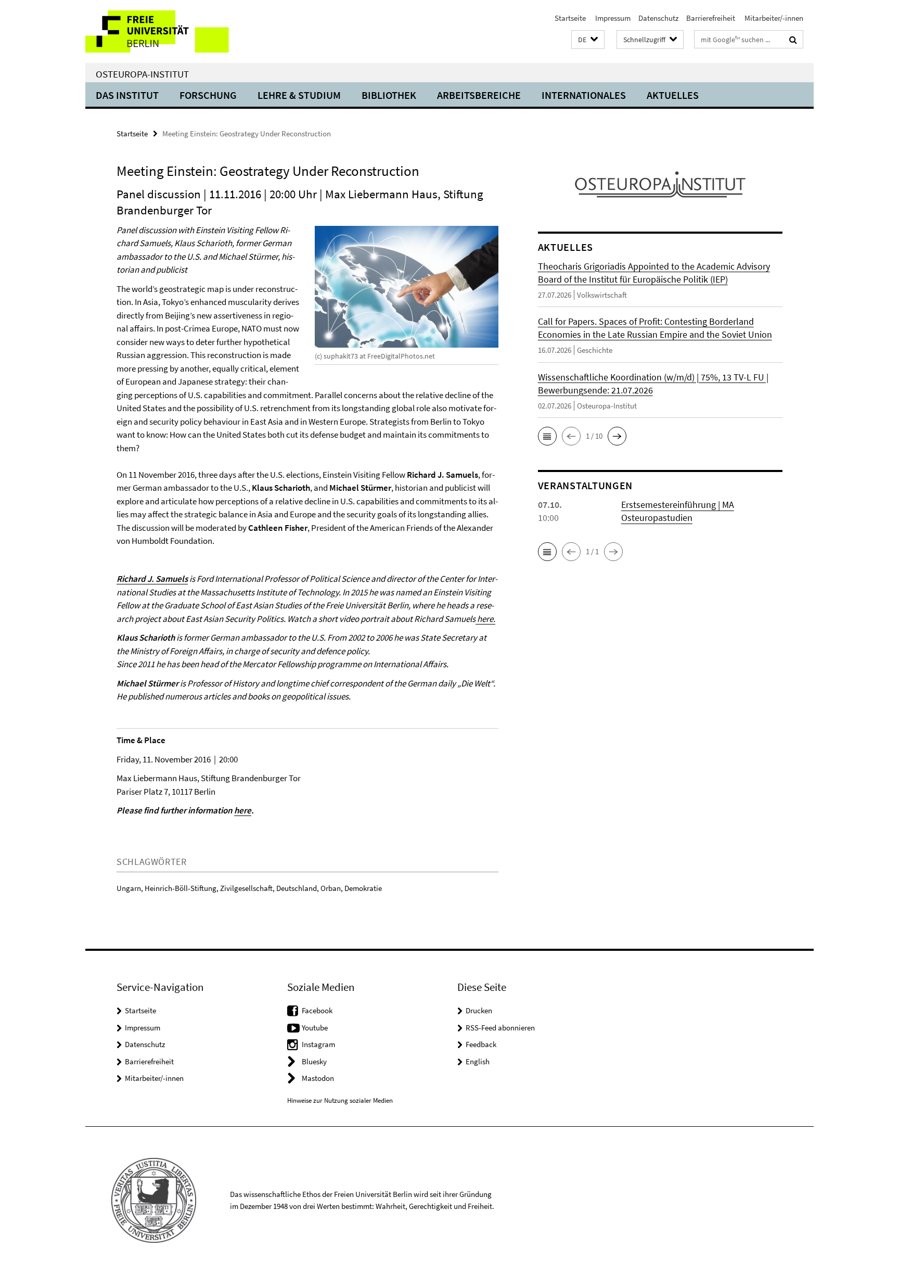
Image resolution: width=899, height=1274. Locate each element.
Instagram (318, 1044)
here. (485, 619)
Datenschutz (658, 18)
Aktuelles (673, 94)
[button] (588, 39)
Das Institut (127, 94)
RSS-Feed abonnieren (500, 1028)
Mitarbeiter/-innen (773, 18)
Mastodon (318, 1078)
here (242, 810)
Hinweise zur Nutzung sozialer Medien (340, 1100)
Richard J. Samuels (152, 578)
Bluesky (314, 1061)
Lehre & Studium (299, 94)
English (478, 1061)
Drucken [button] (479, 1010)
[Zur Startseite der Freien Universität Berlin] (172, 31)
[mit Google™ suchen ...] (793, 39)
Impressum (612, 18)
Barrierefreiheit (710, 18)
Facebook (317, 1010)
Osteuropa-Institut (142, 74)
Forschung (208, 94)
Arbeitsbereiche (479, 94)
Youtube (315, 1028)
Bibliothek (389, 94)
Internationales (584, 94)
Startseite (570, 18)
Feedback (481, 1044)
